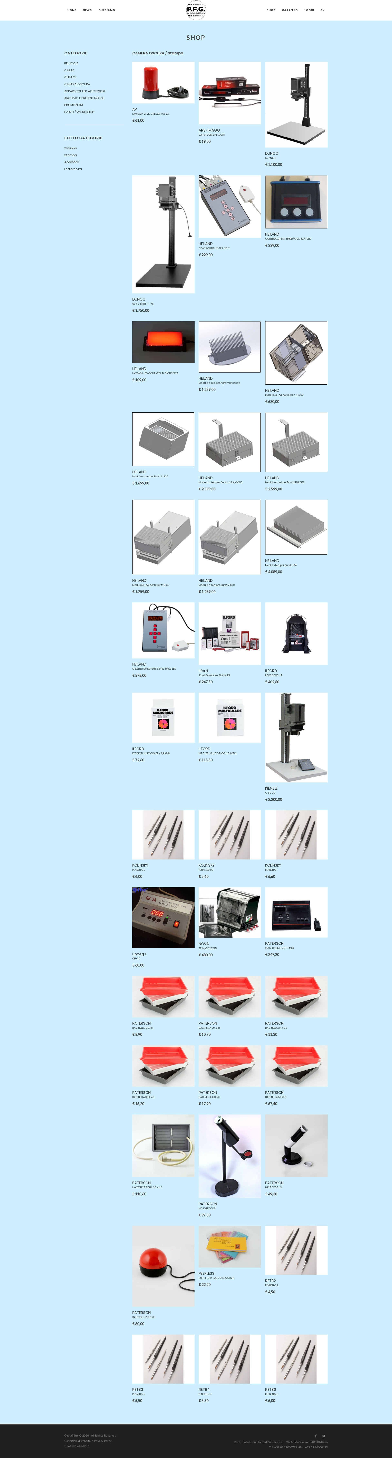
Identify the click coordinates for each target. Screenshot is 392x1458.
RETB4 (204, 1389)
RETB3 (137, 1389)
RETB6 (270, 1389)
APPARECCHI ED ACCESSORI (84, 91)
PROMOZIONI (73, 105)
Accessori (71, 162)
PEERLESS (206, 1273)
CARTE (69, 70)
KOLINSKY (140, 865)
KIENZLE (271, 788)
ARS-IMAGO (209, 130)
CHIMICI (70, 77)
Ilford (203, 670)
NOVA (204, 943)
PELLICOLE (71, 63)
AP (134, 109)
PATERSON (274, 943)
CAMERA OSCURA (77, 84)
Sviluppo (70, 148)
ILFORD (271, 670)
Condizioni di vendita (77, 1440)
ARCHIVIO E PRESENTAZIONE (84, 98)
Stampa (70, 155)
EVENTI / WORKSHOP (79, 112)
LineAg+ (139, 954)
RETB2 (270, 1280)
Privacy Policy (102, 1440)
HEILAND (206, 243)
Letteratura (73, 169)
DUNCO (271, 153)
